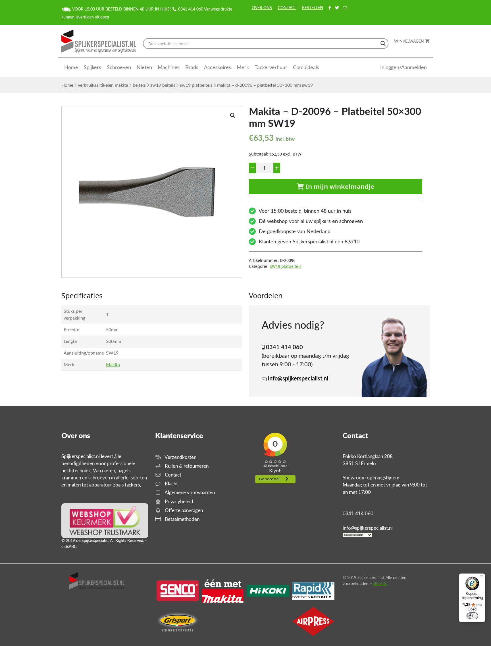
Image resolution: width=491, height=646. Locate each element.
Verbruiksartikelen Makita (103, 85)
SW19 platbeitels (196, 85)
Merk (243, 67)
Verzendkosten (180, 457)
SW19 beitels (162, 85)
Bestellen (312, 8)
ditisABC (380, 584)
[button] (233, 115)
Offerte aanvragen (183, 510)
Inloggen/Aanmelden (403, 67)
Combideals (306, 67)
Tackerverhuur (271, 67)
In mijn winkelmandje (339, 186)
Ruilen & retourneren (186, 466)
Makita (113, 365)
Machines (169, 67)
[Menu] (481, 576)
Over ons (262, 8)
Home (71, 67)
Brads (191, 67)
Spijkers (92, 67)
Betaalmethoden (181, 519)
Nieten (144, 67)
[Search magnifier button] (383, 43)
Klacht (171, 483)
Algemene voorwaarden (189, 492)
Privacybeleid (178, 501)
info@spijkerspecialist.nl (298, 379)
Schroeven (119, 67)
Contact (287, 8)
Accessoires (217, 67)
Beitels (139, 85)
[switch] (472, 615)
